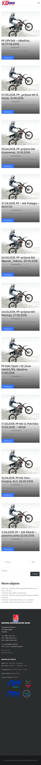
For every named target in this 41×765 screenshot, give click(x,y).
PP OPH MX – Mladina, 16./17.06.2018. (15, 42)
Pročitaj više (8, 58)
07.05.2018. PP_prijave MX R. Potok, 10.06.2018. (20, 96)
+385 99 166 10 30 (11, 640)
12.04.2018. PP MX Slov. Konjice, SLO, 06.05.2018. (17, 479)
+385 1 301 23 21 (9, 636)
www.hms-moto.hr (17, 646)
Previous (8, 562)
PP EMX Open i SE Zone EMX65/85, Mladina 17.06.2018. (16, 369)
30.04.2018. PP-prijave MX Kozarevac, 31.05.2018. (18, 150)
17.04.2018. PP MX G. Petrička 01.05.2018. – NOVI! (19, 425)
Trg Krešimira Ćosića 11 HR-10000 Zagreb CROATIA (8, 629)
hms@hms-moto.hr (12, 644)
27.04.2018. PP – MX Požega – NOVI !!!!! (20, 205)
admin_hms (4, 47)
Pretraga (4, 570)
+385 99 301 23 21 (11, 638)
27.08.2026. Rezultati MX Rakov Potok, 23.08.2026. (17, 602)
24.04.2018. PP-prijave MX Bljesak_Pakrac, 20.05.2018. (19, 259)
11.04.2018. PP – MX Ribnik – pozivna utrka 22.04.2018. (19, 534)
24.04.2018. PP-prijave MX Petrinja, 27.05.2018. (18, 313)
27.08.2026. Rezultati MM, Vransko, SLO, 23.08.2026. (17, 600)
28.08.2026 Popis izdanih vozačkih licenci (13, 593)
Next (33, 562)
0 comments (25, 47)
